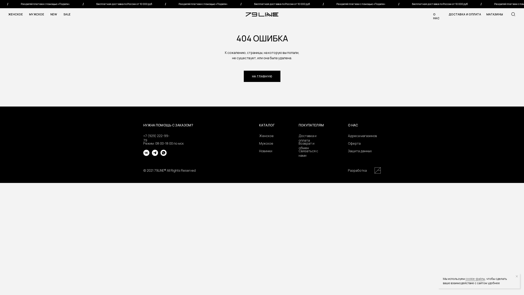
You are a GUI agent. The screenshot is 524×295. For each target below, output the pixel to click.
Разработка (357, 170)
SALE (66, 14)
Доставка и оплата (465, 14)
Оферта (354, 143)
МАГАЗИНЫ (494, 14)
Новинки (265, 151)
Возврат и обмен (306, 145)
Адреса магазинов (362, 136)
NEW (53, 14)
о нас (436, 16)
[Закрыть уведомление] (517, 276)
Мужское (36, 14)
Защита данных (360, 151)
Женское (15, 14)
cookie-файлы (475, 279)
